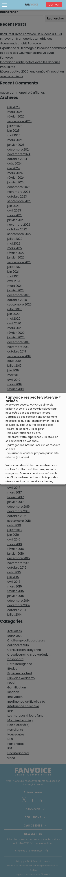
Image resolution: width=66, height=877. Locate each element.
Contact (54, 4)
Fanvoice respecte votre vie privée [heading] (32, 399)
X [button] (59, 397)
